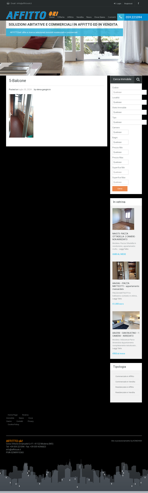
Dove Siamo (100, 17)
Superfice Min (118, 167)
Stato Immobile (119, 107)
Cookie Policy (13, 424)
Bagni (115, 137)
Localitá (115, 97)
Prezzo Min (117, 147)
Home (51, 17)
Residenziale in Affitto (124, 387)
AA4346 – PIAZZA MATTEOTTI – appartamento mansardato (125, 286)
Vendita (80, 17)
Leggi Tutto (123, 249)
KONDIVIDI (137, 441)
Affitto (70, 17)
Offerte (60, 17)
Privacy (31, 421)
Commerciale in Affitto (124, 376)
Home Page (12, 415)
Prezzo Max (117, 157)
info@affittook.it (24, 3)
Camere (116, 127)
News (89, 17)
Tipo (114, 117)
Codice (115, 87)
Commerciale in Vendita (125, 382)
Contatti (112, 17)
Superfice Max (118, 177)
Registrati (128, 4)
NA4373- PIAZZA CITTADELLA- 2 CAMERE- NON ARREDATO (124, 236)
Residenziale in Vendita (125, 392)
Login (119, 4)
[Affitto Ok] (32, 15)
